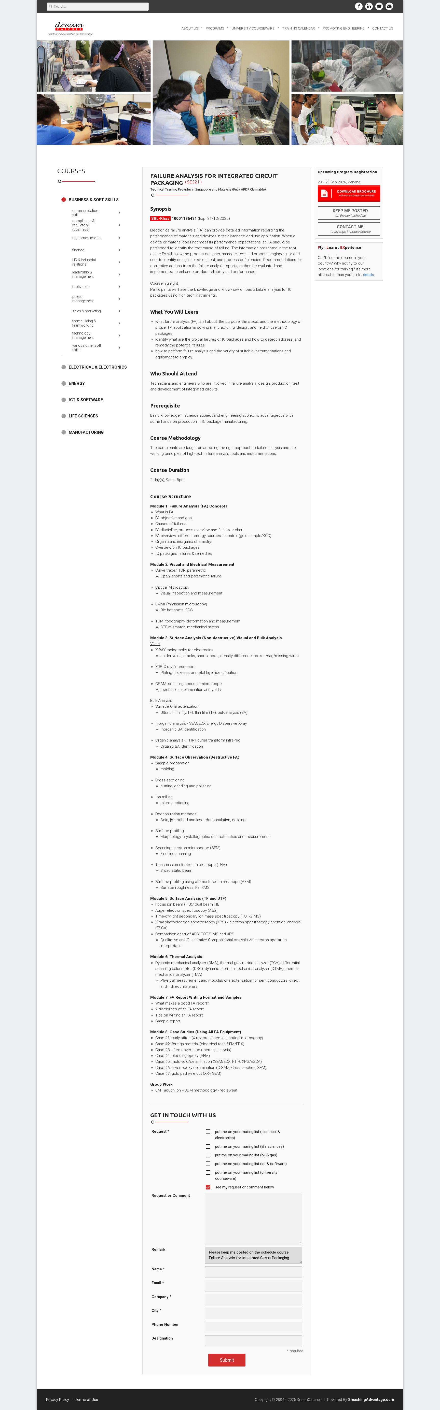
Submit (227, 1360)
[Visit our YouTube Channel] (379, 6)
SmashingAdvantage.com (371, 1399)
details (368, 274)
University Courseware (253, 28)
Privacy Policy (57, 1399)
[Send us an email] (389, 6)
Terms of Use (86, 1399)
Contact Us (382, 28)
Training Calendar (298, 28)
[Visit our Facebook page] (359, 6)
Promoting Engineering (344, 28)
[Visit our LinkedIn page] (369, 6)
